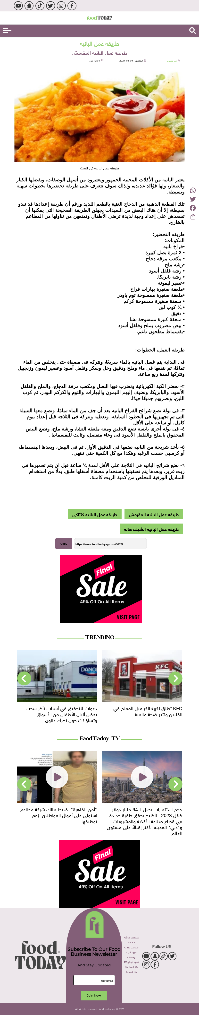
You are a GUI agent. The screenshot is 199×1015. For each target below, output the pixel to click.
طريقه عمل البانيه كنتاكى (94, 514)
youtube (18, 5)
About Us (131, 971)
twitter (50, 5)
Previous (175, 678)
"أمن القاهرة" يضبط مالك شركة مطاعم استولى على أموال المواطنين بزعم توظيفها (58, 815)
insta (61, 5)
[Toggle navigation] (7, 30)
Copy (63, 543)
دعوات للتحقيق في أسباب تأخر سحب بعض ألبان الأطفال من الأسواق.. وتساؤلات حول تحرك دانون (141, 713)
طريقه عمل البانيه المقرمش (154, 514)
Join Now (94, 995)
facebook (71, 5)
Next (24, 678)
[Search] (192, 30)
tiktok (39, 5)
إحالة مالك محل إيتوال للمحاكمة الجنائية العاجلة (54, 710)
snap (29, 5)
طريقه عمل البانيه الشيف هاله (151, 529)
